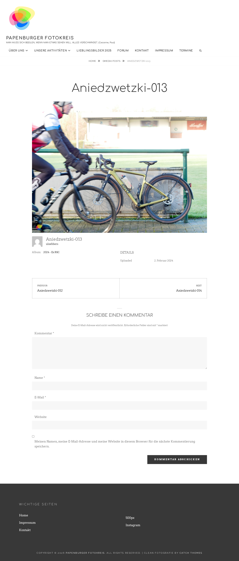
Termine (186, 50)
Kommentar (44, 333)
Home (93, 61)
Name (39, 377)
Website (40, 417)
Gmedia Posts (112, 61)
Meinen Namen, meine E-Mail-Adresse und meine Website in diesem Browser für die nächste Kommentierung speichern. (114, 444)
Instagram (133, 525)
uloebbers (52, 244)
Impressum (164, 50)
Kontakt (142, 50)
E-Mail (40, 397)
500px (130, 518)
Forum (123, 50)
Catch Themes (191, 553)
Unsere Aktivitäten (50, 50)
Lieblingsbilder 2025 (94, 50)
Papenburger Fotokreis (40, 38)
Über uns (16, 50)
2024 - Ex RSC (51, 252)
